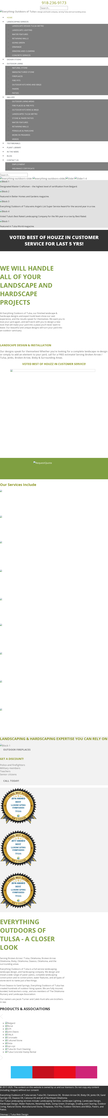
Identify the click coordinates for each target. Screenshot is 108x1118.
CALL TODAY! (11, 780)
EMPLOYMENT (18, 164)
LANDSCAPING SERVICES (18, 21)
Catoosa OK (30, 1098)
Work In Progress (21, 135)
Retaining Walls (20, 126)
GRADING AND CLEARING (23, 51)
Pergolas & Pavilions (23, 130)
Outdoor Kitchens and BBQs (77, 1106)
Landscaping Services (50, 1100)
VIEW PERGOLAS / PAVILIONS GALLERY (26, 728)
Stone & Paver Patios (23, 118)
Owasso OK (17, 1098)
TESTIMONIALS (13, 143)
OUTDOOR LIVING (15, 63)
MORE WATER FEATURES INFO (18, 593)
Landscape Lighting (71, 1100)
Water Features (20, 122)
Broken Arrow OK (71, 1095)
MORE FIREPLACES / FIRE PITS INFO (24, 675)
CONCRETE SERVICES (21, 55)
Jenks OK (95, 1095)
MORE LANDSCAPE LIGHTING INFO (21, 536)
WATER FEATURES (20, 34)
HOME (9, 17)
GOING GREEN (18, 42)
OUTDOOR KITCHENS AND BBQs (26, 84)
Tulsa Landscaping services (17, 1100)
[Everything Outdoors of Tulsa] (18, 11)
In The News (13, 151)
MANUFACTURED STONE (23, 72)
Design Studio (14, 59)
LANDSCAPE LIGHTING (22, 30)
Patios (3, 1109)
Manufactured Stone (32, 1106)
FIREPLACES (17, 76)
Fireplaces (48, 1106)
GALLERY (11, 97)
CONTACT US (13, 160)
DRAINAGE (16, 47)
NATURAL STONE (19, 68)
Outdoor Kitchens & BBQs (25, 110)
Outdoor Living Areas (23, 101)
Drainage (70, 1103)
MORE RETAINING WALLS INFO (19, 619)
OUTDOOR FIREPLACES (16, 749)
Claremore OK (54, 1095)
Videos (15, 139)
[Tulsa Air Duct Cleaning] (18, 1049)
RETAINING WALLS (20, 38)
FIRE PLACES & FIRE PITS (23, 105)
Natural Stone (14, 1106)
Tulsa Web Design (19, 1114)
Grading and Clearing (86, 1103)
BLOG (9, 156)
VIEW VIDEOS (11, 703)
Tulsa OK (41, 1095)
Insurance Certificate (23, 168)
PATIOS (15, 93)
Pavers (95, 1106)
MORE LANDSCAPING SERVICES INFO (21, 511)
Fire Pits (58, 1106)
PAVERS (15, 89)
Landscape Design (91, 1100)
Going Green (58, 1103)
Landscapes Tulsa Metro (24, 114)
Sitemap (4, 1114)
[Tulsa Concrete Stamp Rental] (20, 1052)
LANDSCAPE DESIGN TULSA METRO (28, 26)
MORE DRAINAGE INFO (14, 647)
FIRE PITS (16, 80)
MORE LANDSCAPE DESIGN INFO (19, 565)
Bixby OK (85, 1095)
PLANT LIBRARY (14, 147)
